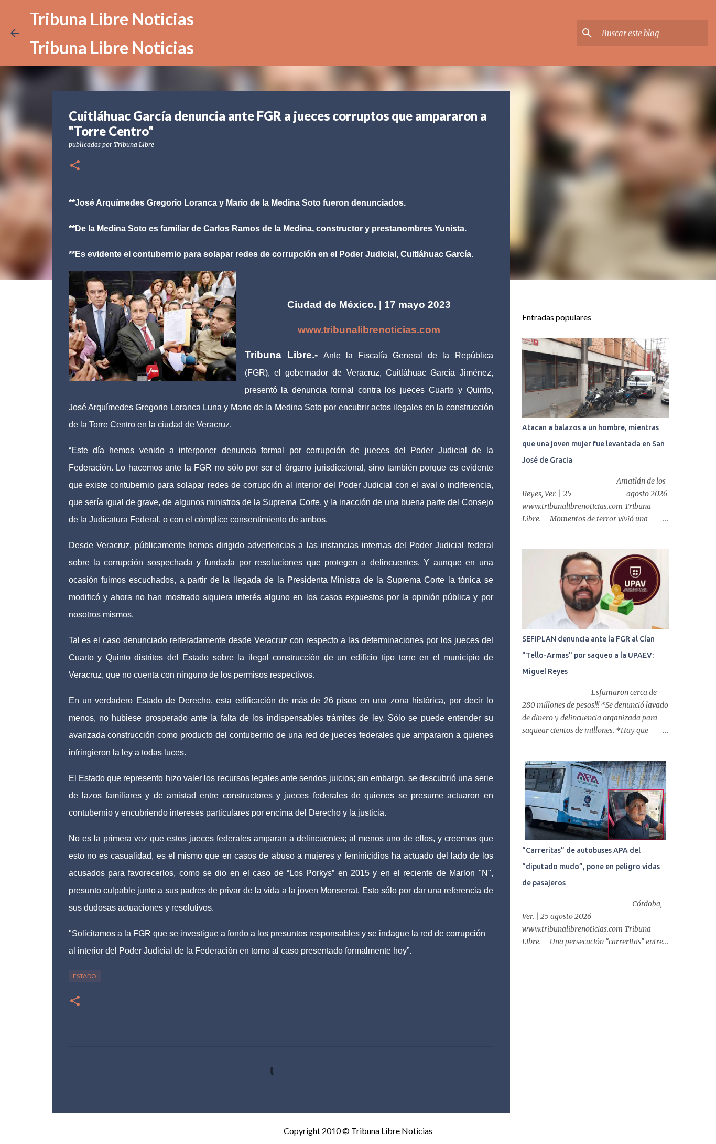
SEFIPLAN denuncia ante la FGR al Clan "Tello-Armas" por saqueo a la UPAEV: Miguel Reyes (588, 655)
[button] (75, 166)
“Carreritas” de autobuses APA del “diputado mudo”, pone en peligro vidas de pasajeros (591, 866)
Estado (84, 976)
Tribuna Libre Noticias (111, 18)
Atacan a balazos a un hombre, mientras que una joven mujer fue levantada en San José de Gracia (593, 443)
